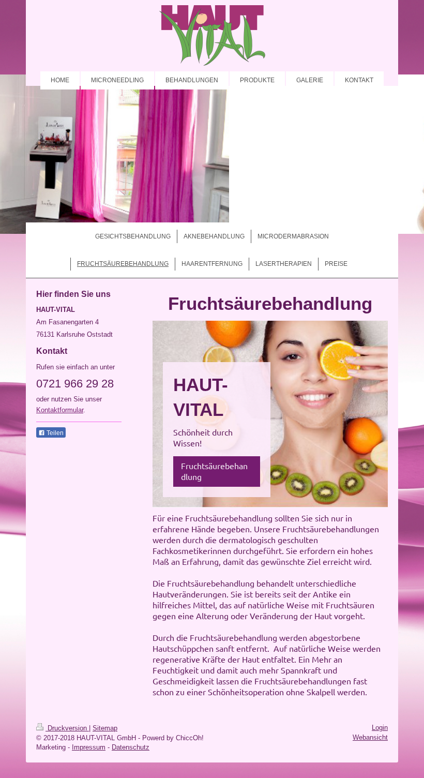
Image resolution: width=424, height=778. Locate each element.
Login (380, 727)
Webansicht (370, 737)
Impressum (88, 747)
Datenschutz (130, 747)
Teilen (54, 433)
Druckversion (67, 728)
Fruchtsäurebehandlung (214, 471)
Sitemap (105, 728)
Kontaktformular (59, 410)
